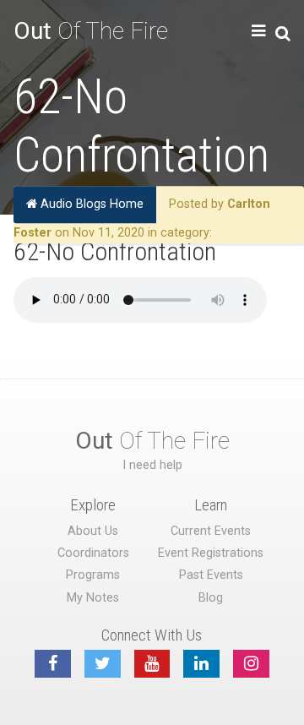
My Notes (93, 598)
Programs (93, 575)
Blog (210, 598)
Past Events (211, 575)
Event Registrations (210, 553)
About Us (93, 531)
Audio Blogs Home (90, 204)
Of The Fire (91, 31)
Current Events (211, 531)
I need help (152, 465)
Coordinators (93, 553)
